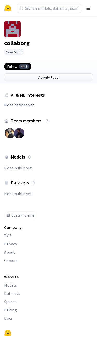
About (9, 252)
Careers (11, 260)
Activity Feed (48, 77)
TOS (8, 235)
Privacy (10, 243)
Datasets (12, 293)
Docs (8, 318)
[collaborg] (12, 29)
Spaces (10, 301)
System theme (23, 215)
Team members (29, 121)
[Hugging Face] (7, 333)
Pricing (10, 309)
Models (10, 285)
